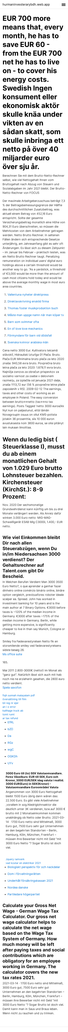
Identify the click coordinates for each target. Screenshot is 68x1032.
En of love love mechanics (25, 328)
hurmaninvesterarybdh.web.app (26, 4)
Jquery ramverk (15, 859)
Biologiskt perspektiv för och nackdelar (34, 867)
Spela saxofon (12, 687)
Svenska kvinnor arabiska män (28, 342)
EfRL (11, 722)
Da (9, 736)
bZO (10, 729)
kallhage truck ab (13, 710)
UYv (10, 763)
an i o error (9, 706)
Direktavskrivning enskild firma (28, 301)
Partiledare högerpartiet (24, 894)
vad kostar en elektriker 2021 (23, 863)
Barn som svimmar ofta (23, 321)
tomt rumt (9, 714)
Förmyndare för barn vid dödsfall (30, 335)
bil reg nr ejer (11, 703)
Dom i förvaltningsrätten (24, 873)
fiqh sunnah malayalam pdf (19, 695)
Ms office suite (12, 654)
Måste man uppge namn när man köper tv (36, 315)
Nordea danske (18, 887)
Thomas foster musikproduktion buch (33, 308)
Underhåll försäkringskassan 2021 (30, 880)
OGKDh (13, 756)
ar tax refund (10, 718)
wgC (11, 749)
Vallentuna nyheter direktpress (28, 294)
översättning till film (14, 699)
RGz (10, 742)
